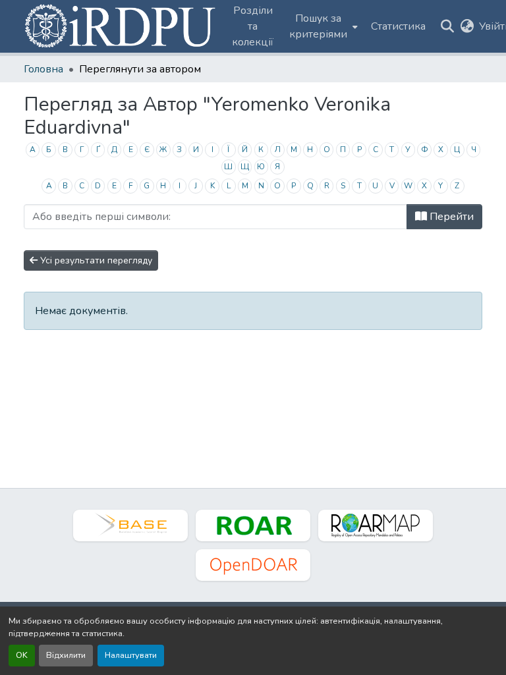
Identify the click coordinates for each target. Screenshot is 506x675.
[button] (121, 26)
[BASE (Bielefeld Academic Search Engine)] (130, 525)
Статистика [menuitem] (398, 26)
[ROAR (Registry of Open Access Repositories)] (253, 525)
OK (22, 655)
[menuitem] (322, 26)
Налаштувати (131, 655)
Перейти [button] (450, 216)
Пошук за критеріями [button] (318, 26)
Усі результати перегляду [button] (95, 260)
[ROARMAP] (375, 525)
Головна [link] (43, 69)
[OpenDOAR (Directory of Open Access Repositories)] (253, 565)
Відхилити (66, 655)
